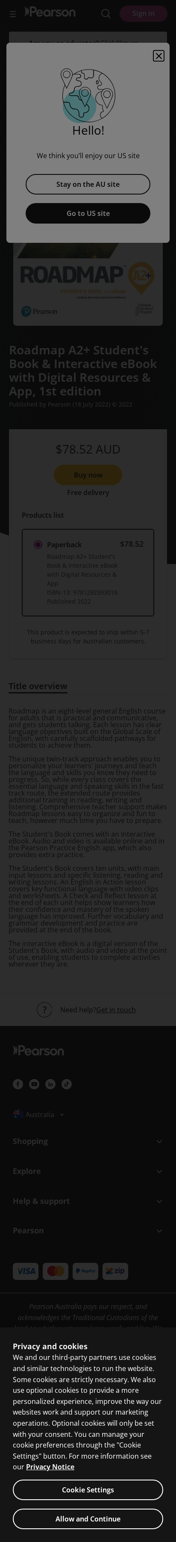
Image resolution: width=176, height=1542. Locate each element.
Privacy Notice (50, 1466)
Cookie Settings (88, 1490)
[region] (88, 1434)
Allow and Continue (88, 1519)
